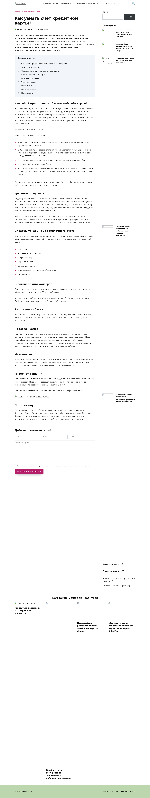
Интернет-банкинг (30, 89)
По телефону (27, 93)
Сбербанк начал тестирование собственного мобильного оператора (123, 231)
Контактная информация (125, 791)
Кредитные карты (50, 4)
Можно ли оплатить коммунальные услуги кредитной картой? (124, 33)
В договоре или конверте (33, 75)
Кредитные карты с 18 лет (114, 564)
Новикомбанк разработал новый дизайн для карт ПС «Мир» (124, 47)
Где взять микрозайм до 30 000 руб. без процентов (125, 60)
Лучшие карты (67, 4)
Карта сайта (108, 791)
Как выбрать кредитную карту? (116, 586)
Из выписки (27, 86)
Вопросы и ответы (110, 4)
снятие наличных (65, 340)
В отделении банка (30, 78)
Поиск (105, 12)
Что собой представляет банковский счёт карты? (44, 64)
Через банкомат (28, 82)
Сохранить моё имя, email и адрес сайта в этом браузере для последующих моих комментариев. (53, 466)
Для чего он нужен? (30, 67)
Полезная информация (87, 4)
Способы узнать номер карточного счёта (40, 71)
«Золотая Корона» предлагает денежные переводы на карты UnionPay (125, 398)
